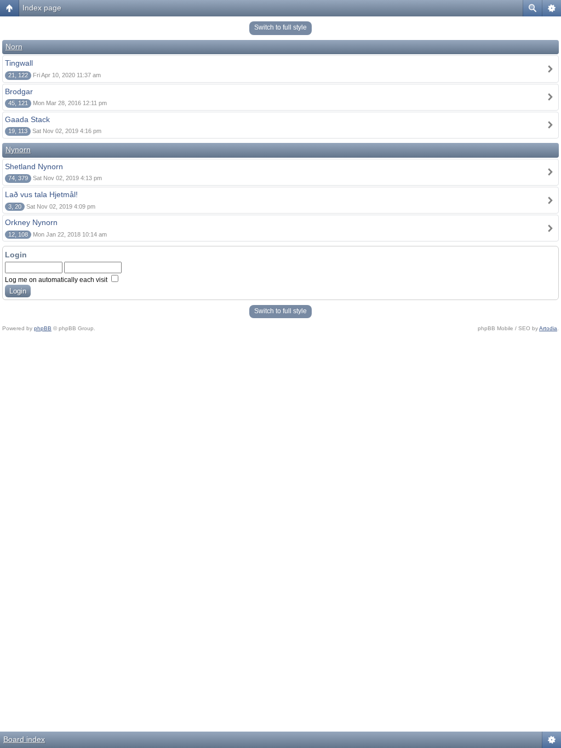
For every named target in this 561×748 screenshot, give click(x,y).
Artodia (548, 328)
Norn (13, 46)
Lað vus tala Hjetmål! (41, 194)
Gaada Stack (27, 119)
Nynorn (18, 149)
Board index (24, 739)
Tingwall (19, 63)
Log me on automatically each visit (57, 280)
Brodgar (19, 91)
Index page (41, 7)
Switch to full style (280, 27)
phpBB (42, 328)
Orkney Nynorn (31, 222)
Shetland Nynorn (34, 166)
